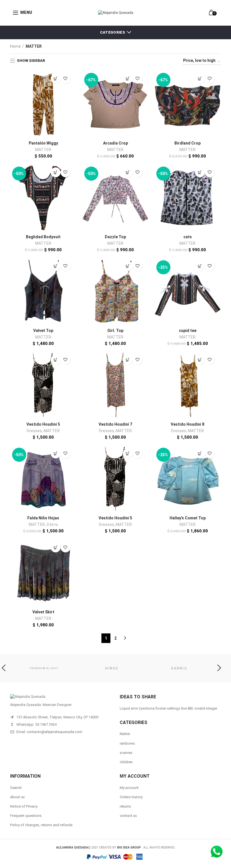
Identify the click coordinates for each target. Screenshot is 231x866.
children (126, 762)
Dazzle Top (115, 237)
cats (187, 237)
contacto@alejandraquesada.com (54, 732)
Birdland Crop (187, 143)
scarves (126, 753)
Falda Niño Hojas (43, 518)
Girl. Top (115, 330)
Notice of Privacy (23, 806)
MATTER (43, 149)
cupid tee (187, 330)
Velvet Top (43, 330)
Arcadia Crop (115, 143)
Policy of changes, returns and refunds (41, 825)
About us (17, 797)
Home (15, 46)
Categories (112, 32)
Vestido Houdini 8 (187, 424)
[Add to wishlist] (65, 79)
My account (129, 788)
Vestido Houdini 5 (43, 424)
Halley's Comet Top (188, 518)
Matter (125, 734)
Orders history (131, 797)
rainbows (127, 743)
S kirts (52, 524)
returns (125, 806)
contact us (128, 815)
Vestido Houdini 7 (115, 424)
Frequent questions (26, 815)
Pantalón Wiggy (43, 143)
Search (16, 788)
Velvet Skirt (43, 612)
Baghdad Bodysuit (43, 237)
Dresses (34, 430)
